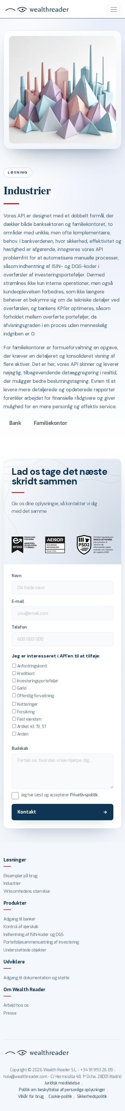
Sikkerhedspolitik (92, 1096)
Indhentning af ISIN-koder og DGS (33, 934)
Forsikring (25, 712)
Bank (15, 423)
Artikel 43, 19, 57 (31, 726)
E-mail (18, 601)
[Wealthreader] (37, 9)
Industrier (12, 883)
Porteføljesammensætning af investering (41, 942)
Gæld (21, 688)
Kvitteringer (27, 704)
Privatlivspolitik (83, 795)
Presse (9, 1013)
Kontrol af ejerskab (20, 927)
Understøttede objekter (24, 950)
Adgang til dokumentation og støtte (36, 978)
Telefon (19, 627)
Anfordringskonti (31, 666)
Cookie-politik (60, 1096)
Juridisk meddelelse (62, 1083)
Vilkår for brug (31, 1096)
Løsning (18, 172)
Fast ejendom (29, 719)
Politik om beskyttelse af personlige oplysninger (62, 1089)
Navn (16, 575)
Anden (22, 734)
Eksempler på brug (20, 876)
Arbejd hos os (16, 1005)
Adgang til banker (19, 919)
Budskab (20, 748)
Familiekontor (50, 423)
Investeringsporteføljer (37, 681)
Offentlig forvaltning (34, 696)
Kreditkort (25, 673)
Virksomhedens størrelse (26, 891)
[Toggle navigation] (114, 9)
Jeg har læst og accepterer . (59, 795)
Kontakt (26, 812)
